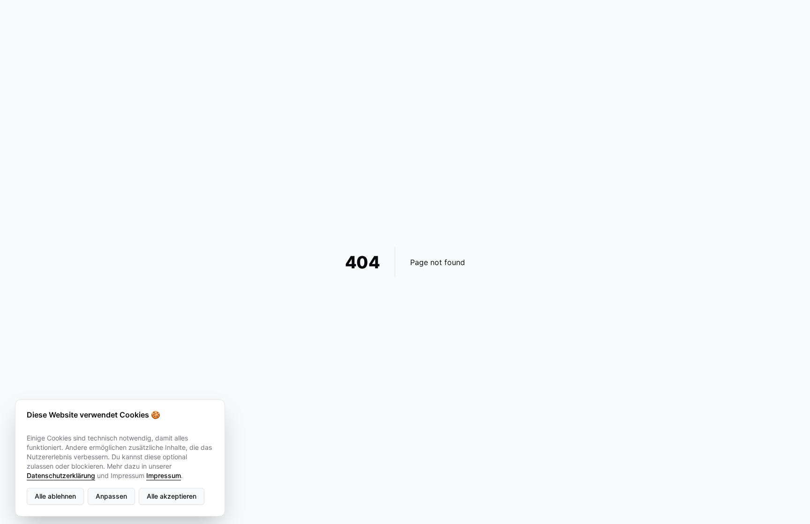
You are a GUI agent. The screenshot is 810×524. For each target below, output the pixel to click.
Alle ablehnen (55, 496)
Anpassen (111, 496)
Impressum (163, 475)
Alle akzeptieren (171, 496)
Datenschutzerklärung (61, 475)
